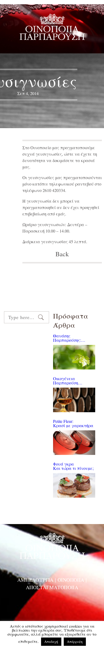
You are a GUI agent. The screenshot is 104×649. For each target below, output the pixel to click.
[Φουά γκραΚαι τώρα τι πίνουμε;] (74, 485)
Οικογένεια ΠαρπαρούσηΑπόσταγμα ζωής (69, 380)
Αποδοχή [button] (51, 641)
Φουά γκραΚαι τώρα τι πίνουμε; (73, 466)
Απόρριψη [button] (75, 641)
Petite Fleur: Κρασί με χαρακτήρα (73, 423)
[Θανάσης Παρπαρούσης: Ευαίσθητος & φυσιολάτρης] (74, 357)
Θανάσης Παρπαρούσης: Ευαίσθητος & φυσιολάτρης (67, 338)
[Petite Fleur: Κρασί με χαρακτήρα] (74, 442)
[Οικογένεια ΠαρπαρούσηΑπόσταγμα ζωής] (74, 400)
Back (62, 254)
